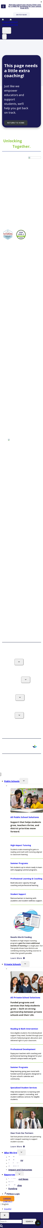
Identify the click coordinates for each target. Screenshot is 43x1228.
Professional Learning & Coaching (26, 878)
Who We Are (10, 1152)
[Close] (41, 2)
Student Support (18, 894)
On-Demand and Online (20, 708)
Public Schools (12, 651)
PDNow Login (13, 1194)
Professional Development (22, 1049)
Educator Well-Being (19, 710)
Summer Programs (18, 672)
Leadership (15, 725)
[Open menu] (4, 36)
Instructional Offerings (20, 669)
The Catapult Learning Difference (25, 720)
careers (8, 1199)
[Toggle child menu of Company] (19, 715)
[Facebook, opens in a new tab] (21, 358)
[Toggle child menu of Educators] (20, 697)
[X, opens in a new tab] (21, 434)
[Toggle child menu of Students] (19, 662)
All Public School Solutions (24, 817)
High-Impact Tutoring (20, 666)
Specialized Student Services (23, 1087)
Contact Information (19, 734)
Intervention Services (15, 657)
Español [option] (7, 1209)
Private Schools (13, 654)
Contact (7, 1201)
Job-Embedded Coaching (21, 705)
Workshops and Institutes (22, 702)
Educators (10, 698)
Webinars (14, 687)
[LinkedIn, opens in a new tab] (21, 393)
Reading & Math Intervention (24, 1028)
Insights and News (18, 684)
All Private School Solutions (25, 997)
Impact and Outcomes (20, 731)
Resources (9, 1174)
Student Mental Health (20, 675)
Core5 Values (16, 728)
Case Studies (16, 690)
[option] (23, 1208)
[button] (17, 1146)
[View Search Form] (6, 30)
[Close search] (4, 1215)
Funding (14, 693)
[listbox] (21, 1206)
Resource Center (13, 680)
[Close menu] (0, 774)
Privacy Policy (26, 765)
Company (10, 715)
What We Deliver (17, 723)
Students (10, 662)
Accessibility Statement (12, 765)
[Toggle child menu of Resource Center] (25, 680)
